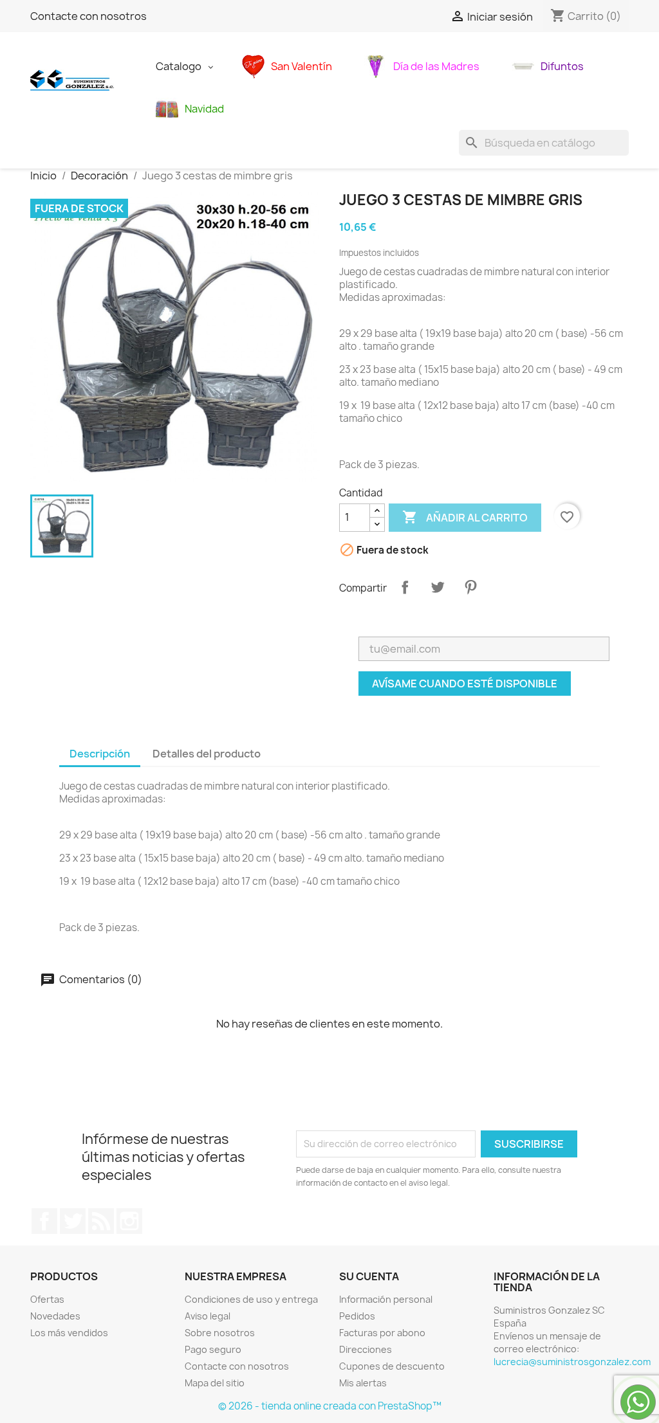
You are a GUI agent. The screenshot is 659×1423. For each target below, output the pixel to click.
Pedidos (357, 1316)
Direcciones (365, 1349)
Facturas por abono (382, 1333)
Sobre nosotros (220, 1333)
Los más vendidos (69, 1333)
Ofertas (47, 1299)
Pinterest (470, 587)
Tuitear (437, 587)
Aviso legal (207, 1316)
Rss (101, 1221)
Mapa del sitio (215, 1383)
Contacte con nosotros (88, 16)
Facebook (44, 1221)
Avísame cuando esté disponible (464, 683)
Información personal (385, 1299)
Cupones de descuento (392, 1366)
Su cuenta (369, 1276)
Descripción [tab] (100, 754)
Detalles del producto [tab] (207, 754)
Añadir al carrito (465, 517)
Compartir (405, 587)
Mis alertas (363, 1383)
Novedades (55, 1316)
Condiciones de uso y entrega (251, 1299)
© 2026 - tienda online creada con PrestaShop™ (329, 1406)
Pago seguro (213, 1349)
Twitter (73, 1221)
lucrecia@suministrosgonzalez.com (572, 1361)
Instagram (129, 1221)
